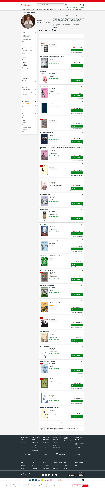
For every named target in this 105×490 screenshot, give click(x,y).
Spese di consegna (56, 447)
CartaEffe (51, 1)
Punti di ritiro (64, 1)
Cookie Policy (54, 488)
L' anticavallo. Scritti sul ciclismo (47, 361)
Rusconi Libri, (51, 258)
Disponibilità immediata (27, 48)
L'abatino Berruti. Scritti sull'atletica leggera (50, 240)
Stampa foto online (35, 450)
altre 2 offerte (80, 98)
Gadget (76, 465)
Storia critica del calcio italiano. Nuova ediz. (50, 255)
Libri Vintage (23, 465)
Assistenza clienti (81, 1)
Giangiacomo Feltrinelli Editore (79, 442)
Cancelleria (66, 465)
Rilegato (24, 115)
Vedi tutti (23, 41)
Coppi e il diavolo (44, 86)
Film (43, 460)
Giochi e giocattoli (56, 460)
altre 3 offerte (80, 143)
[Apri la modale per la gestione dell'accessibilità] (83, 480)
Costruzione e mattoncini (57, 462)
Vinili (32, 465)
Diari (65, 462)
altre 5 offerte (80, 266)
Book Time (25, 75)
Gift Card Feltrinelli (35, 442)
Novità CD (33, 462)
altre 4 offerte (80, 67)
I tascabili (25, 94)
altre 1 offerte (80, 175)
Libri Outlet (22, 462)
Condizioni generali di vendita (67, 441)
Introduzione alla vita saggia (46, 132)
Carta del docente (35, 445)
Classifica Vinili (34, 468)
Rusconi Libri (25, 78)
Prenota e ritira (34, 441)
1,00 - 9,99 (25, 64)
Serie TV (44, 467)
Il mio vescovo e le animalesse (47, 117)
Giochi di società (56, 465)
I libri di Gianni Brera (26, 89)
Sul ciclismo (43, 71)
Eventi (69, 1)
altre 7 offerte (80, 52)
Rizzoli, (50, 59)
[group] (68, 7)
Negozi (60, 1)
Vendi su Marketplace (46, 444)
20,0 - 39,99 (25, 68)
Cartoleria (65, 460)
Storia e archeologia (27, 39)
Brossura (25, 112)
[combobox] (50, 5)
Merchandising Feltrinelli (79, 462)
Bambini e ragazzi (46, 468)
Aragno (24, 81)
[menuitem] (24, 9)
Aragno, (50, 105)
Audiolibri (22, 468)
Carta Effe (33, 439)
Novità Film (44, 462)
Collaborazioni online (46, 445)
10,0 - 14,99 (25, 65)
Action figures (55, 468)
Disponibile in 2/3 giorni (27, 50)
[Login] (83, 5)
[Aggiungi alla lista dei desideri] (82, 41)
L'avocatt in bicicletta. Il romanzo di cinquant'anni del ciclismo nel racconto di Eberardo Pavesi (60, 148)
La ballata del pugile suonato (46, 270)
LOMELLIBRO (25, 129)
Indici (33, 448)
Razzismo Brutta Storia (78, 447)
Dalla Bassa (43, 392)
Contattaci (55, 445)
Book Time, (51, 152)
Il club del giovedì (44, 209)
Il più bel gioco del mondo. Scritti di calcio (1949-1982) (52, 56)
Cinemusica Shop (26, 125)
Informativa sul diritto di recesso (68, 444)
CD (32, 460)
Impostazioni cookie (76, 485)
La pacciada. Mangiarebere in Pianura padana (50, 179)
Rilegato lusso (25, 117)
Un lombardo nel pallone (45, 194)
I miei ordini (55, 441)
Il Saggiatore (25, 80)
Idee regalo (77, 460)
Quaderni (65, 468)
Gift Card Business (46, 442)
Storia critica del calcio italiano (47, 285)
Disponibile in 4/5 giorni (27, 47)
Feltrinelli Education (78, 446)
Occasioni (25, 59)
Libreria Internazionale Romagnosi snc (27, 128)
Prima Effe (44, 447)
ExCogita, (50, 197)
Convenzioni (73, 1)
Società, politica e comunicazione (26, 36)
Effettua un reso (55, 442)
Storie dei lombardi (44, 331)
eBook (22, 467)
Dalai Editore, (51, 120)
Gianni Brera (52, 58)
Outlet (24, 57)
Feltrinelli (25, 122)
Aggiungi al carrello (77, 50)
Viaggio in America (44, 102)
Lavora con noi (23, 442)
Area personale (55, 439)
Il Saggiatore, (51, 44)
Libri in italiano (23, 460)
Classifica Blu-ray (46, 465)
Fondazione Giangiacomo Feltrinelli (79, 444)
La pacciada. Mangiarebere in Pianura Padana (50, 300)
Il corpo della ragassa (45, 224)
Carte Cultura (34, 444)
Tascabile (25, 113)
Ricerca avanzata (66, 5)
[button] (62, 5)
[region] (52, 485)
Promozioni (25, 55)
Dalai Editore (25, 76)
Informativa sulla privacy (68, 445)
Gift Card (55, 1)
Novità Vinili (34, 467)
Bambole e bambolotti (57, 467)
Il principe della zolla (44, 41)
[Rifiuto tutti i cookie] (103, 485)
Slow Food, (51, 395)
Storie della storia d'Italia (27, 92)
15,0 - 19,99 (25, 67)
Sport (24, 32)
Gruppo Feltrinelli (77, 439)
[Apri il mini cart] (80, 5)
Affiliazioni (44, 441)
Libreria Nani (25, 124)
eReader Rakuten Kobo (78, 467)
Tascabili (25, 91)
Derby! (41, 376)
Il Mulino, (50, 135)
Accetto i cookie (85, 485)
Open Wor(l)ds (66, 467)
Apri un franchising (46, 439)
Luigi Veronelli (57, 302)
